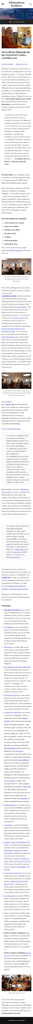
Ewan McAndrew (7, 64)
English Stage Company (12, 850)
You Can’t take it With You (22, 861)
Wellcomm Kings (17, 250)
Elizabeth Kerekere (10, 805)
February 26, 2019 (21, 64)
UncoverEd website (14, 429)
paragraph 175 (25, 798)
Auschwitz (19, 751)
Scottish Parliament (8, 337)
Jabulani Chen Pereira (11, 695)
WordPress (21, 1020)
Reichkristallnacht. (11, 748)
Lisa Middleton (9, 627)
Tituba (13, 867)
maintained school (18, 318)
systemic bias (16, 552)
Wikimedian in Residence (16, 4)
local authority (22, 307)
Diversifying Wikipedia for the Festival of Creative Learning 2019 (16, 54)
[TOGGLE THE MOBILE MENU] (3, 4)
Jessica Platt (8, 825)
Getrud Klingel (24, 760)
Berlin (22, 876)
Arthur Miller (21, 867)
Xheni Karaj (8, 647)
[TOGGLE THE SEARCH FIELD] (30, 4)
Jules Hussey (10, 781)
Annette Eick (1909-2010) (12, 712)
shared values (15, 557)
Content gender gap (20, 549)
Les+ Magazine (9, 896)
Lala (5, 913)
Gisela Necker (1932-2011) (13, 873)
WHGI (8, 544)
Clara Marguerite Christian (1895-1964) (17, 667)
